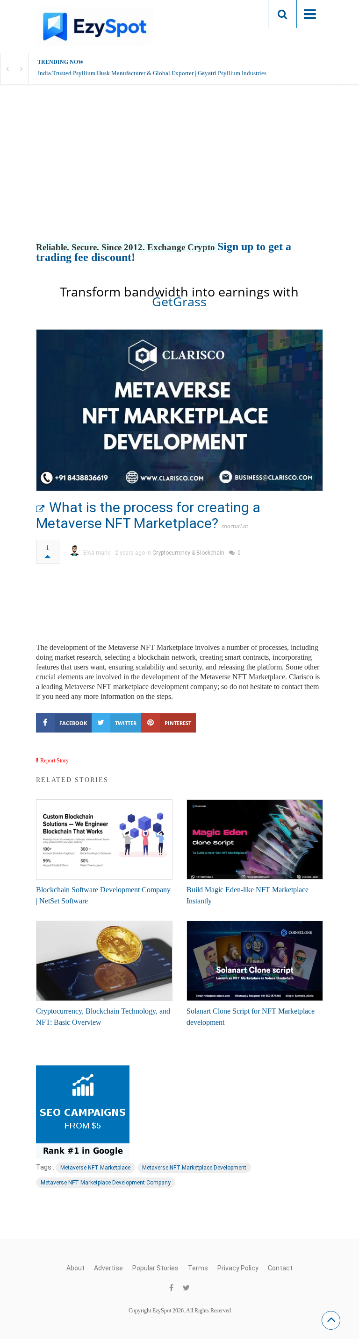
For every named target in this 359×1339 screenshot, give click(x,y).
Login (242, 13)
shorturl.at (235, 526)
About (75, 1268)
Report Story (54, 760)
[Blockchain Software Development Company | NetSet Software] (104, 839)
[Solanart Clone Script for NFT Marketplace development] (255, 961)
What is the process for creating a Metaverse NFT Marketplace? (148, 515)
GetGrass (179, 301)
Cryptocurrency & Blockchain (188, 553)
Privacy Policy (237, 1268)
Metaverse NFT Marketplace (95, 1167)
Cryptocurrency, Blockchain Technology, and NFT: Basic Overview (103, 1016)
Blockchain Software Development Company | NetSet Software (103, 895)
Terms (198, 1268)
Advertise (108, 1268)
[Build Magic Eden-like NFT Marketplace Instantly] (255, 839)
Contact (280, 1268)
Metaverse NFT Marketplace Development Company (106, 1182)
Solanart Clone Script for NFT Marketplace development (251, 1016)
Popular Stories (155, 1268)
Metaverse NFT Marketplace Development (194, 1167)
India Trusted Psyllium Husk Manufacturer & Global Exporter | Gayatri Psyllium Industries (152, 73)
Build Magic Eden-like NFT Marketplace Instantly (248, 895)
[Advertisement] (179, 172)
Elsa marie (96, 553)
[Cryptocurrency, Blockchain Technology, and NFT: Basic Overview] (104, 961)
